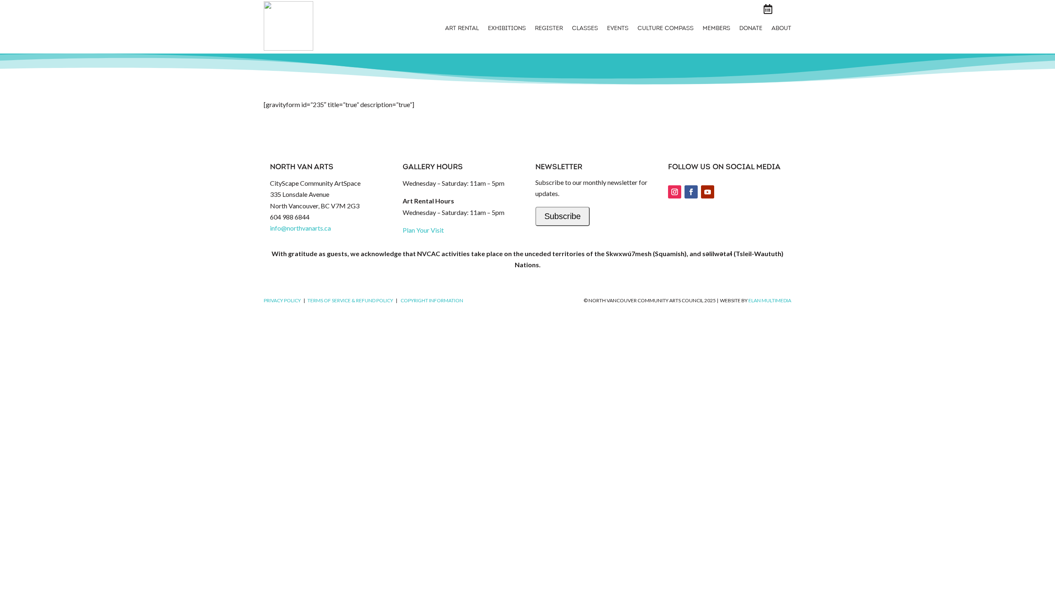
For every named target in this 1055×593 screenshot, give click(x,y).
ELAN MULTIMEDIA (769, 300)
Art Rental (462, 29)
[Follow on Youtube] (707, 191)
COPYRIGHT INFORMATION (432, 300)
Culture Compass (666, 29)
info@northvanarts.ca (300, 228)
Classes (585, 29)
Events (617, 29)
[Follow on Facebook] (691, 191)
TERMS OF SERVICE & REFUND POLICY (350, 300)
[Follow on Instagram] (674, 191)
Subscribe (562, 216)
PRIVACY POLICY (282, 300)
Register (549, 29)
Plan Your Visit (423, 230)
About (781, 29)
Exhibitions (507, 29)
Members (716, 29)
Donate (750, 29)
